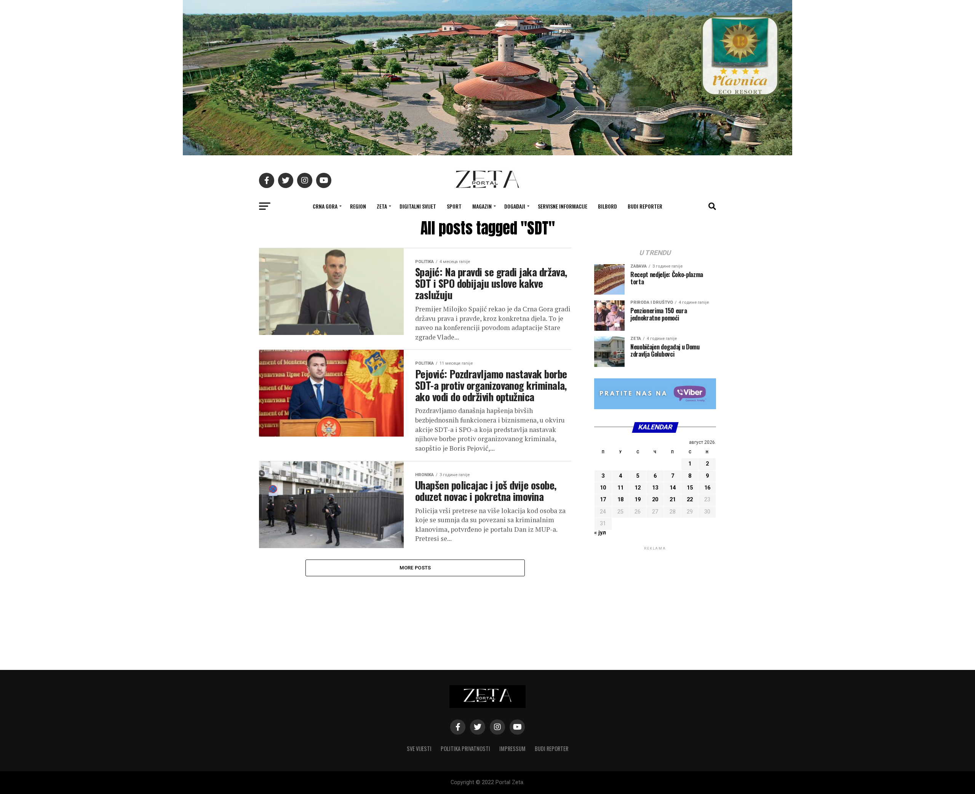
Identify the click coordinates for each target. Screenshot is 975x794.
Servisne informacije (562, 206)
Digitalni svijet (418, 206)
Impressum (512, 749)
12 (638, 488)
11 (620, 488)
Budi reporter (645, 206)
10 (603, 488)
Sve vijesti (419, 749)
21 (673, 499)
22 (690, 499)
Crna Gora (325, 206)
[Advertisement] (655, 599)
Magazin (482, 206)
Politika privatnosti (465, 749)
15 (690, 488)
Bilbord (607, 206)
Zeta (382, 206)
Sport (454, 206)
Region (358, 206)
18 (620, 499)
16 (707, 488)
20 (655, 499)
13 (655, 488)
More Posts (415, 568)
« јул (600, 532)
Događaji (514, 206)
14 (673, 488)
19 (638, 499)
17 (603, 499)
